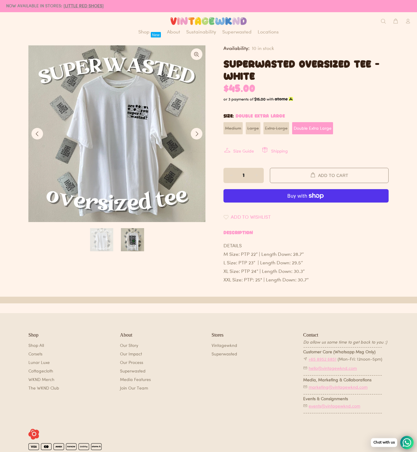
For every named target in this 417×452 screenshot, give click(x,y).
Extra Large (276, 128)
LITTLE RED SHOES (83, 5)
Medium (233, 128)
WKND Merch (41, 379)
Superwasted (133, 370)
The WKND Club (43, 387)
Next (196, 133)
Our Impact (131, 353)
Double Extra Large (313, 128)
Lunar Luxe (39, 362)
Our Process (131, 362)
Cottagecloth (40, 370)
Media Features (135, 379)
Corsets (35, 353)
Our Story (129, 345)
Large (253, 128)
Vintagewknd (224, 345)
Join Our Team (134, 387)
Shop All (36, 345)
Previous (37, 133)
